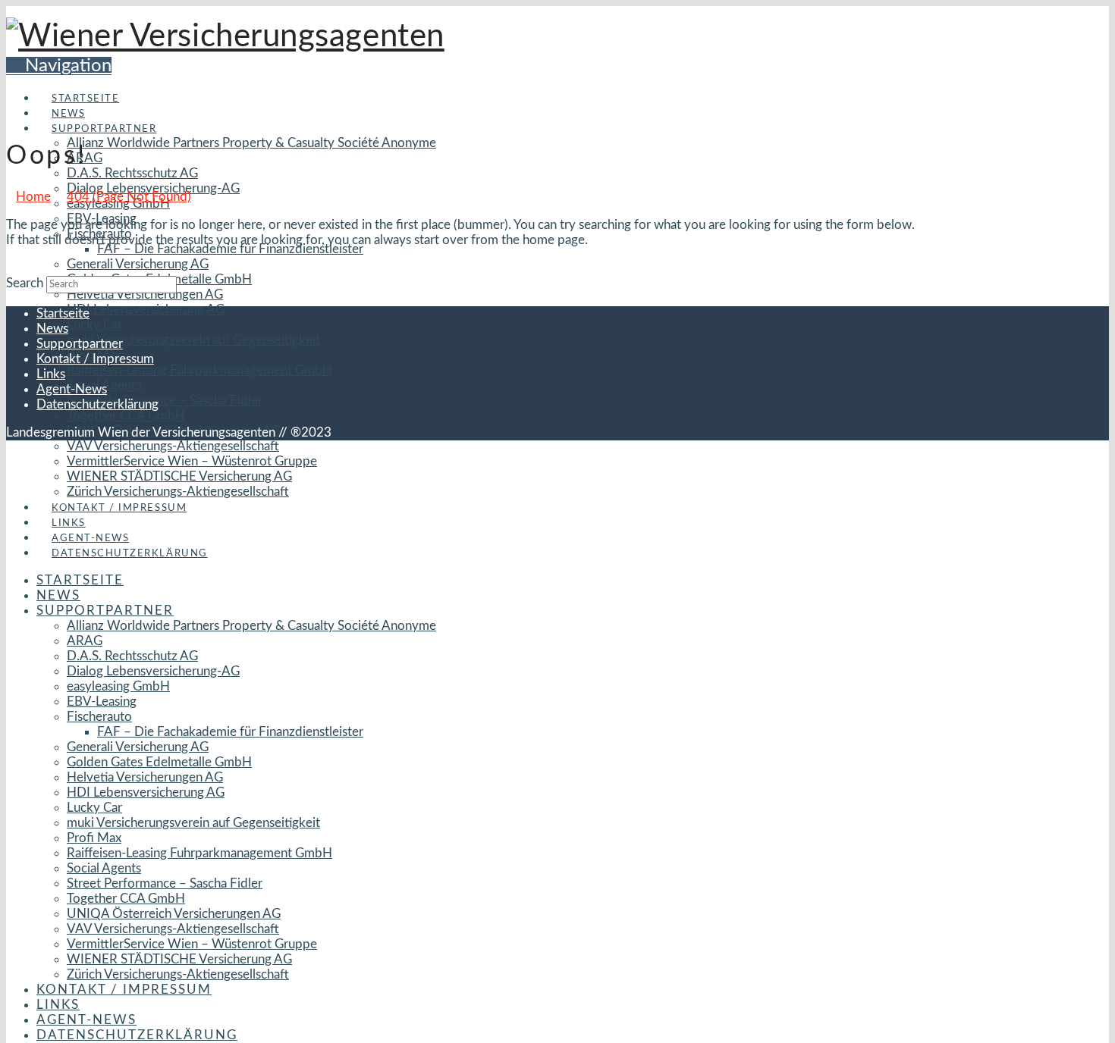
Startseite (63, 313)
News (52, 328)
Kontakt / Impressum (95, 358)
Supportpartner (79, 343)
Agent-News (71, 389)
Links (50, 374)
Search (24, 283)
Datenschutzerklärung (97, 404)
